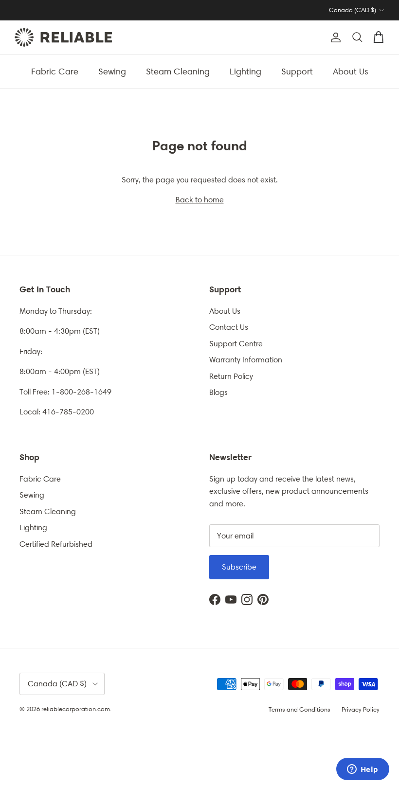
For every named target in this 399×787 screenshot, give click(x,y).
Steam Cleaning (178, 71)
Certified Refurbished (55, 544)
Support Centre (236, 343)
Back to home (200, 199)
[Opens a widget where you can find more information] (362, 770)
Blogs (218, 392)
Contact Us (228, 327)
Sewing (112, 71)
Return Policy (231, 376)
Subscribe (239, 567)
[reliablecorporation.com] (63, 37)
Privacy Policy (361, 709)
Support (297, 71)
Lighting (245, 71)
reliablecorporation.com (75, 709)
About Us (350, 71)
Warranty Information (245, 359)
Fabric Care (54, 71)
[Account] (334, 37)
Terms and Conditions (299, 709)
